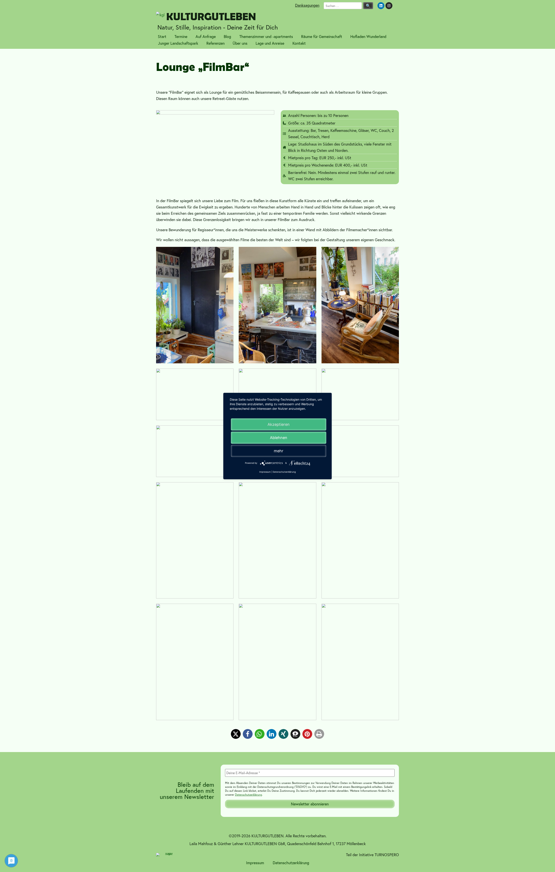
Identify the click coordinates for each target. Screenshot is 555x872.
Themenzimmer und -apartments (266, 36)
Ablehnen (278, 437)
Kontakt (299, 43)
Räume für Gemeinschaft (321, 36)
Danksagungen (307, 5)
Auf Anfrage (206, 36)
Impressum (255, 862)
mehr (278, 451)
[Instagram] (388, 5)
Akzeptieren (279, 424)
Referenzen (215, 43)
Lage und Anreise (270, 43)
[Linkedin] (380, 5)
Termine (181, 36)
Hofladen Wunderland (368, 36)
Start (162, 36)
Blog (227, 36)
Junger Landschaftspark (178, 43)
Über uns (240, 43)
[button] (236, 734)
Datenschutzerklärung (248, 795)
